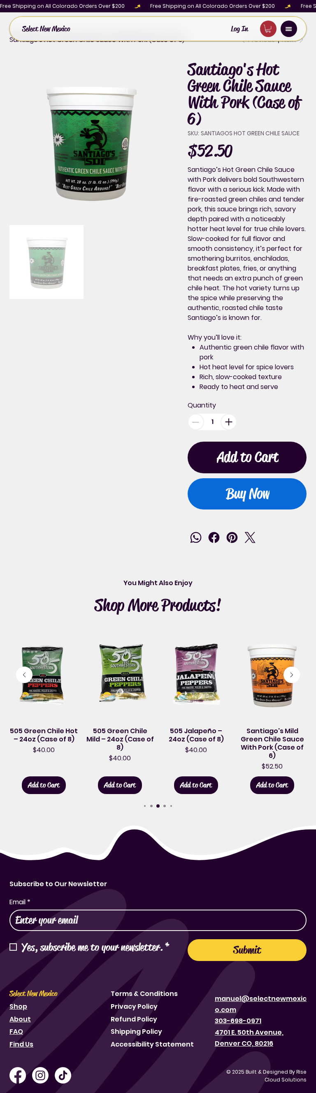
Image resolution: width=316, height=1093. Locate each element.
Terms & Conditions (144, 993)
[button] (268, 28)
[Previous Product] (24, 675)
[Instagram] (40, 1075)
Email (19, 902)
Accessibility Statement (152, 1044)
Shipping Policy (136, 1031)
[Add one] (229, 422)
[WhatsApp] (196, 537)
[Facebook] (214, 537)
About (20, 1019)
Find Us (21, 1044)
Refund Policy (134, 1019)
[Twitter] (250, 537)
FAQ (16, 1031)
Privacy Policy (134, 1006)
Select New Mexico (46, 28)
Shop (18, 1006)
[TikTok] (63, 1075)
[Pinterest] (232, 537)
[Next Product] (291, 675)
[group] (158, 712)
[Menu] (289, 29)
